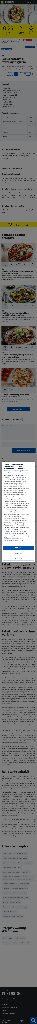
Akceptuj (18, 548)
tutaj (21, 540)
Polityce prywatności (11, 538)
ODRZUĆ (18, 553)
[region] (18, 512)
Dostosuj (18, 559)
